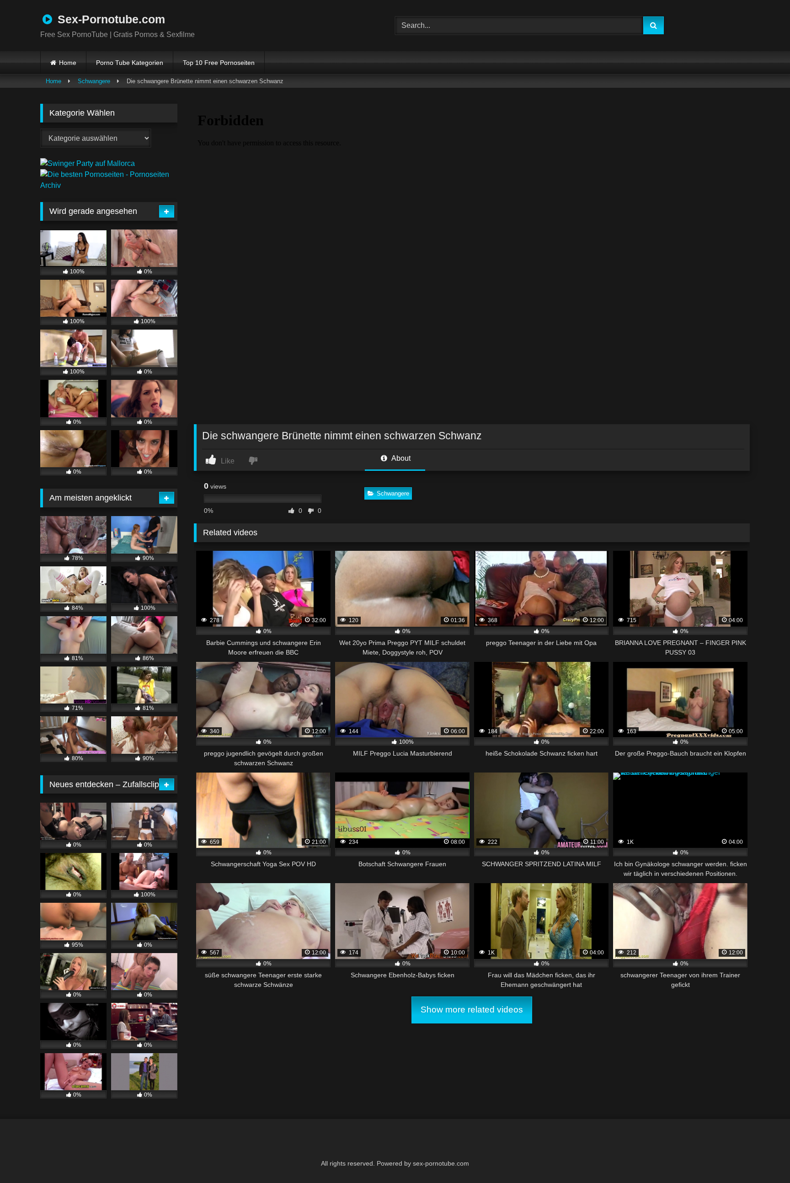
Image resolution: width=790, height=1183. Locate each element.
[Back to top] (761, 1156)
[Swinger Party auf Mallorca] (87, 163)
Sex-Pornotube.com (109, 19)
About (400, 458)
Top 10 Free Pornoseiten (219, 62)
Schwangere (94, 81)
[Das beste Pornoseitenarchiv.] (108, 185)
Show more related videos (472, 1009)
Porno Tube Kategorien (129, 62)
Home (67, 62)
